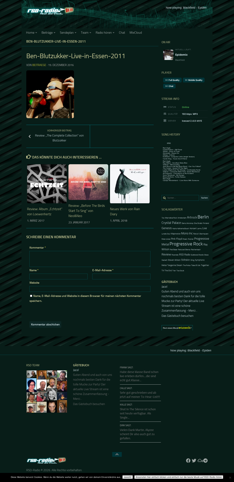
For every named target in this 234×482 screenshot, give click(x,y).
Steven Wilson (174, 260)
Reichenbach (196, 250)
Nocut (196, 233)
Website (34, 282)
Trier (174, 271)
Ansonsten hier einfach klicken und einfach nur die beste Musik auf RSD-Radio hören (179, 477)
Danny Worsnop (187, 223)
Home (30, 32)
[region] (185, 328)
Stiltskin (185, 259)
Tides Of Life (195, 265)
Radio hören (104, 32)
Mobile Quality (195, 80)
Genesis (167, 228)
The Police (187, 265)
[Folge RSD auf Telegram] (205, 460)
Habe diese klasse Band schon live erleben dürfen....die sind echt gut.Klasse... (139, 376)
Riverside (175, 255)
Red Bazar (173, 250)
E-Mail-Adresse (102, 270)
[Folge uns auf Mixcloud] (200, 460)
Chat (122, 32)
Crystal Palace (171, 223)
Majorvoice (176, 233)
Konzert (193, 228)
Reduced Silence (184, 250)
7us (163, 218)
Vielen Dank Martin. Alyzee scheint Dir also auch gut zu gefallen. (137, 434)
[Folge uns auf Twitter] (194, 460)
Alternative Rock (171, 218)
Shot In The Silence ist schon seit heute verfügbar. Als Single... (138, 413)
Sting (192, 260)
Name (34, 270)
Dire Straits (198, 223)
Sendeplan (67, 32)
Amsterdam (182, 218)
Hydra (174, 229)
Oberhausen (203, 234)
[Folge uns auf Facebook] (188, 460)
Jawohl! (127, 477)
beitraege (39, 65)
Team (85, 32)
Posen (185, 239)
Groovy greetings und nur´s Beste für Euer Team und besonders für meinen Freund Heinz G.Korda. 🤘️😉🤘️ (185, 296)
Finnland (206, 223)
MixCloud (136, 32)
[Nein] (230, 477)
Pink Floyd (176, 238)
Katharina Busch (183, 229)
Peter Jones (166, 239)
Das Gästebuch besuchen (177, 316)
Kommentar (37, 247)
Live (204, 228)
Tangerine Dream (174, 265)
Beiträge (47, 32)
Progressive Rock (186, 244)
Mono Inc (187, 233)
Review (166, 254)
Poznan (191, 239)
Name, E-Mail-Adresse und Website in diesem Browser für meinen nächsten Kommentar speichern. (85, 298)
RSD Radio (184, 254)
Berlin (203, 217)
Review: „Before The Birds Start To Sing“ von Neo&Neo (86, 211)
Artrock (192, 217)
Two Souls (180, 271)
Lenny (199, 229)
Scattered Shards (197, 255)
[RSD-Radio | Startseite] (50, 11)
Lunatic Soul (166, 234)
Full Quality (174, 80)
